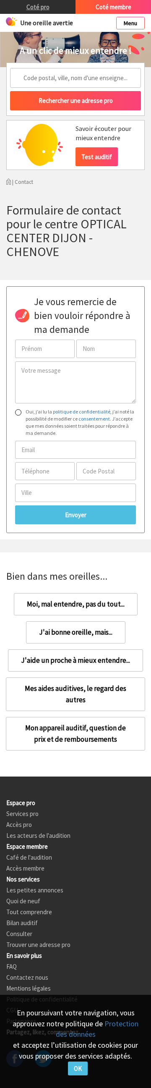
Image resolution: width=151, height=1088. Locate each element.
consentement (94, 419)
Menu (130, 23)
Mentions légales (28, 988)
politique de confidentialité (81, 411)
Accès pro (19, 825)
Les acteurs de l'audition (38, 836)
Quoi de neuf (23, 901)
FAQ (11, 966)
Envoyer (75, 515)
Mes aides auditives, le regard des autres (75, 694)
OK (78, 1068)
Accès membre (25, 868)
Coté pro (37, 7)
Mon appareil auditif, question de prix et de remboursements (75, 733)
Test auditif (96, 157)
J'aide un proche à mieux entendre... (75, 660)
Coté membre (113, 7)
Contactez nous (27, 977)
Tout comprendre (29, 912)
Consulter (19, 934)
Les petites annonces (34, 890)
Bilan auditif (22, 923)
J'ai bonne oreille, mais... (75, 632)
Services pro (22, 814)
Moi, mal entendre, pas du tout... (76, 604)
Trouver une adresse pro (38, 945)
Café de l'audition (29, 857)
